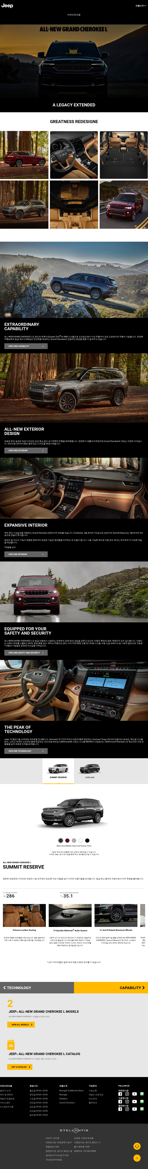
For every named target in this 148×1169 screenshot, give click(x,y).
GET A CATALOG (19, 1067)
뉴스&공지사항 (6, 1107)
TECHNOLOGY (18, 988)
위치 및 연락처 (6, 1094)
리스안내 (93, 1098)
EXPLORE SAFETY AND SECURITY (24, 653)
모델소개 (140, 5)
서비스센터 (5, 1102)
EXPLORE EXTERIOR (18, 450)
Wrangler (63, 1094)
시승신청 (93, 1090)
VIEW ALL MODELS (20, 1024)
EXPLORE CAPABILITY (19, 346)
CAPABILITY (131, 988)
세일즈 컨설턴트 (7, 1098)
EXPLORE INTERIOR (18, 554)
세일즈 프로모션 (96, 1094)
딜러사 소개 (5, 1090)
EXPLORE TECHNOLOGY (20, 751)
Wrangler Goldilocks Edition (71, 1090)
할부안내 (93, 1102)
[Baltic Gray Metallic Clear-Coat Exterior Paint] (60, 840)
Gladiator (63, 1098)
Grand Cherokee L (67, 1102)
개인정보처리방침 (54, 1159)
